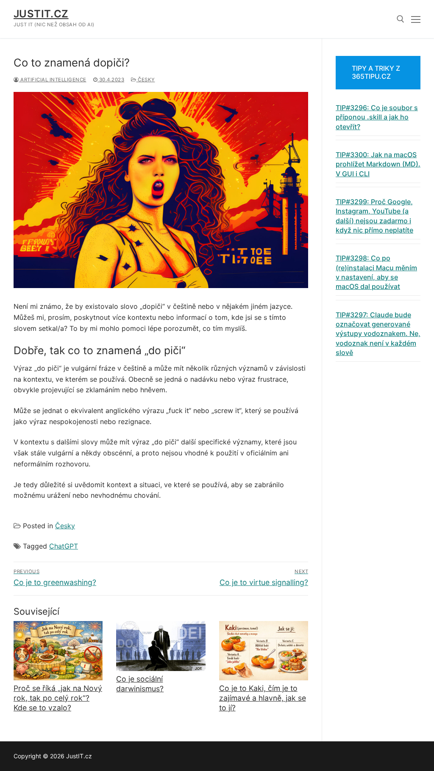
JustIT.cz (41, 14)
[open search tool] (400, 19)
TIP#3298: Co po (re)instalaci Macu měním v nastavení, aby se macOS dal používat (376, 272)
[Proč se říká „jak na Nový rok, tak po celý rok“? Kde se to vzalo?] (58, 650)
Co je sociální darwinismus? (140, 683)
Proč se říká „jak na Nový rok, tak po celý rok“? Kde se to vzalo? (58, 698)
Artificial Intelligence (52, 80)
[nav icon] (415, 19)
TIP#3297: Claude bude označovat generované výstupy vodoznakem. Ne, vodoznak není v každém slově (378, 334)
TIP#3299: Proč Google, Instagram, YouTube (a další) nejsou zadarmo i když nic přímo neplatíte (374, 215)
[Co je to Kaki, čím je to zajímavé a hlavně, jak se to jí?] (263, 650)
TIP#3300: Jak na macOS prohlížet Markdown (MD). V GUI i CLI (378, 164)
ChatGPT (63, 546)
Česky (145, 80)
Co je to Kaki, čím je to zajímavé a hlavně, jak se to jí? (262, 698)
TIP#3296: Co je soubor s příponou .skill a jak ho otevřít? (377, 117)
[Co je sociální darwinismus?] (160, 646)
